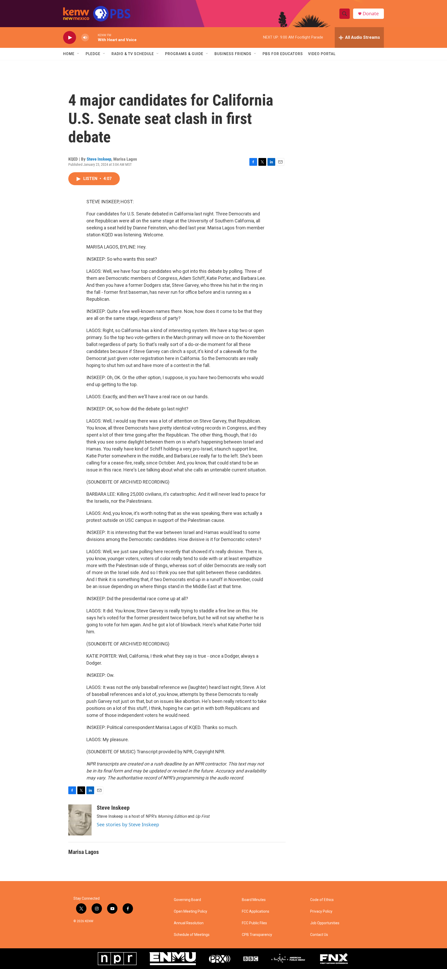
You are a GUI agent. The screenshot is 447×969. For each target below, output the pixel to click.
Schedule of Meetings (192, 935)
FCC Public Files (254, 923)
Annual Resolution (189, 923)
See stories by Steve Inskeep (128, 824)
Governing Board (187, 900)
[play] (69, 38)
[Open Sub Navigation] (78, 54)
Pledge (93, 54)
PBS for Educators (283, 54)
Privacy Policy (321, 911)
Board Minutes (254, 900)
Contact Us (319, 935)
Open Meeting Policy (190, 911)
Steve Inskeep (99, 159)
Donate (371, 13)
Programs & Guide (184, 54)
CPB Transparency (257, 935)
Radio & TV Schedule (132, 54)
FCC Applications (255, 911)
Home (68, 54)
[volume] (85, 37)
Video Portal (322, 54)
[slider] (93, 37)
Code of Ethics (322, 900)
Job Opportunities (324, 923)
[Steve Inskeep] (80, 820)
